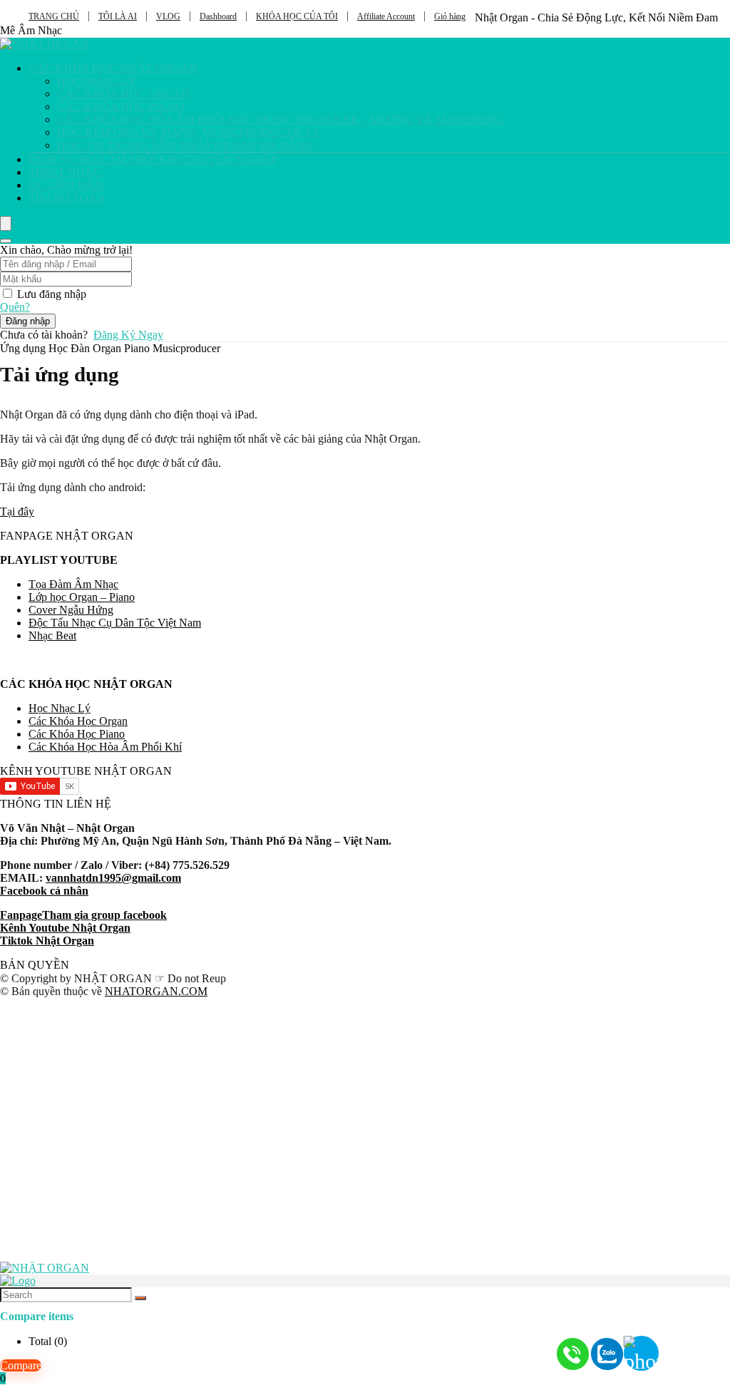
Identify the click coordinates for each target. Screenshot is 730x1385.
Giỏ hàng (450, 16)
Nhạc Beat (52, 635)
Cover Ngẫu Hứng (71, 610)
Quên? (15, 307)
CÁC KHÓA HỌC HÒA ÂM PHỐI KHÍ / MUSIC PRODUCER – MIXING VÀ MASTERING (280, 119)
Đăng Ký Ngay (128, 335)
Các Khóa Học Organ (78, 721)
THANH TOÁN (67, 198)
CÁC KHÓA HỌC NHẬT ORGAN (113, 68)
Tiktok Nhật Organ (47, 941)
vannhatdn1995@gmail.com (113, 878)
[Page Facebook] (694, 1349)
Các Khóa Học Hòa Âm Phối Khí (105, 747)
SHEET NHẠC (65, 172)
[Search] (5, 241)
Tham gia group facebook (104, 915)
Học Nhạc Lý (60, 708)
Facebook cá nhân (44, 891)
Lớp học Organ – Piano (82, 597)
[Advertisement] (365, 1123)
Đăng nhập (28, 321)
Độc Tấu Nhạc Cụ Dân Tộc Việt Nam (115, 623)
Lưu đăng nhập (51, 294)
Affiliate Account (386, 16)
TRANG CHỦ (54, 16)
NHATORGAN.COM (156, 991)
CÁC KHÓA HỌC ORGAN (123, 94)
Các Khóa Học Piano (77, 734)
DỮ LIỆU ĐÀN (66, 185)
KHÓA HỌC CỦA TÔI (297, 16)
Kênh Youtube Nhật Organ (65, 928)
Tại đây (17, 511)
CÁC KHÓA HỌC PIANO (120, 107)
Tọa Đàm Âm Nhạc (73, 584)
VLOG (168, 16)
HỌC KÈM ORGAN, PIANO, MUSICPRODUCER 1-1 (188, 132)
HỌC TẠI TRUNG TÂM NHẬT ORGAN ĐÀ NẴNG (185, 145)
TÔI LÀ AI (117, 16)
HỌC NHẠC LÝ (97, 81)
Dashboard (218, 16)
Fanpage (21, 915)
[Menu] (5, 223)
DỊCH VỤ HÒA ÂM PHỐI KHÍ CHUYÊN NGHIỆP (153, 159)
